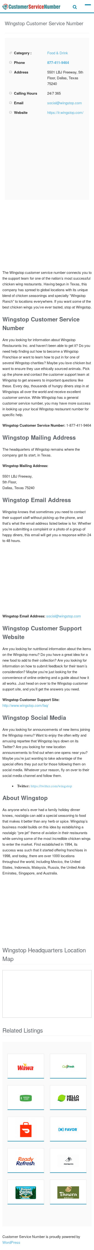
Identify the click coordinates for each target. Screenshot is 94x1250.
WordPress (11, 1242)
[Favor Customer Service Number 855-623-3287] (68, 1129)
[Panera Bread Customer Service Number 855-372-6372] (68, 1191)
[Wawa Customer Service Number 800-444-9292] (26, 1066)
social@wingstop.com (64, 102)
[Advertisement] (47, 157)
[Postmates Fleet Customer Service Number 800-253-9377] (68, 1160)
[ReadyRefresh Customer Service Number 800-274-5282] (26, 1160)
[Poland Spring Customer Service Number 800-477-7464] (26, 1191)
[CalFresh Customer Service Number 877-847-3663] (68, 1066)
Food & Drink (57, 52)
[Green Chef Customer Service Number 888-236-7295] (26, 1097)
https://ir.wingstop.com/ (65, 112)
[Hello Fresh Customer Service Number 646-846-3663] (68, 1097)
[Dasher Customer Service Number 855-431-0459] (26, 1129)
